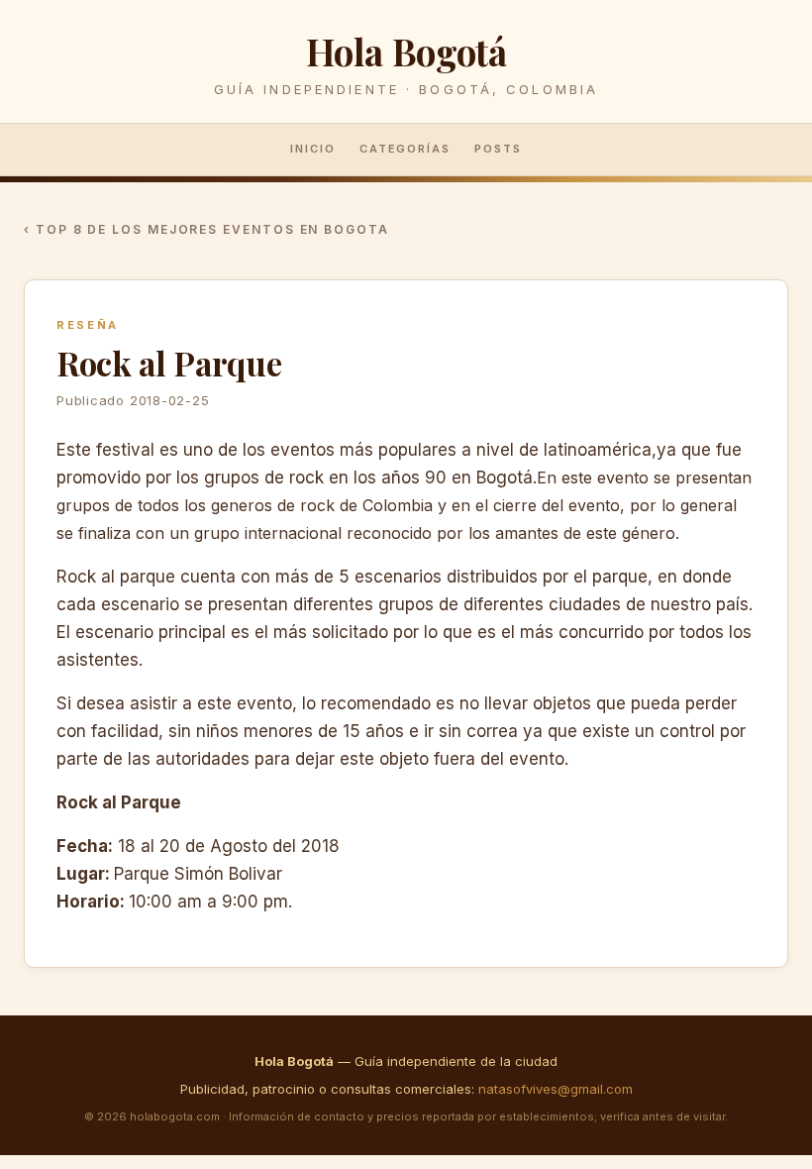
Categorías (405, 149)
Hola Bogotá (406, 51)
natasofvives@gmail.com (555, 1089)
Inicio (313, 149)
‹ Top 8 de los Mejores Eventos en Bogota (206, 229)
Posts (498, 149)
